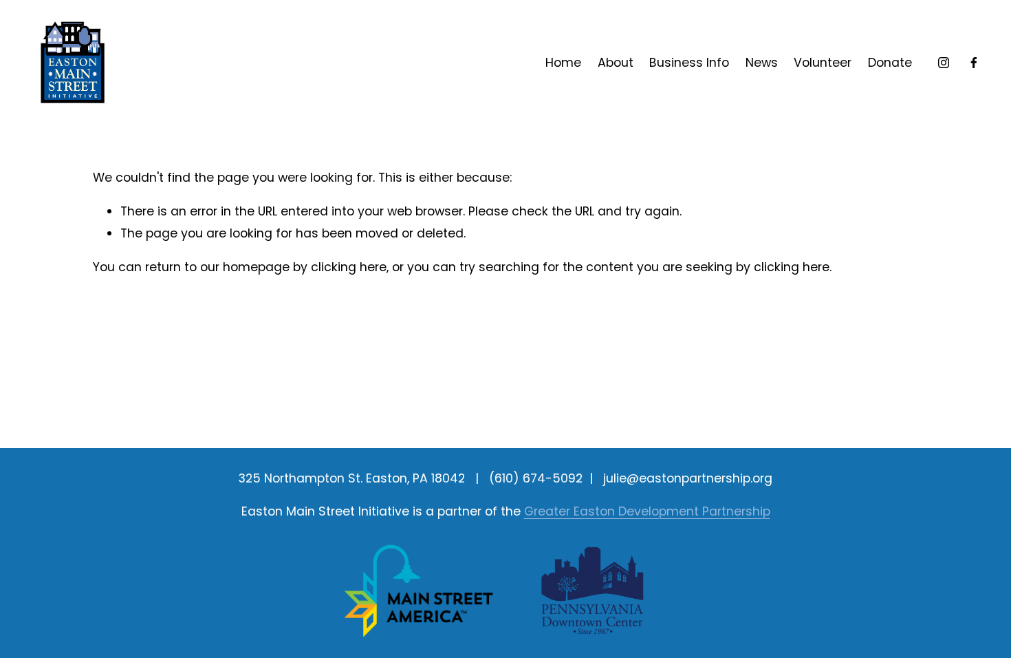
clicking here (349, 267)
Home (563, 62)
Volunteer (822, 62)
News (762, 62)
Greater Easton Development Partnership (647, 511)
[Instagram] (943, 63)
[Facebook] (974, 63)
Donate (890, 62)
